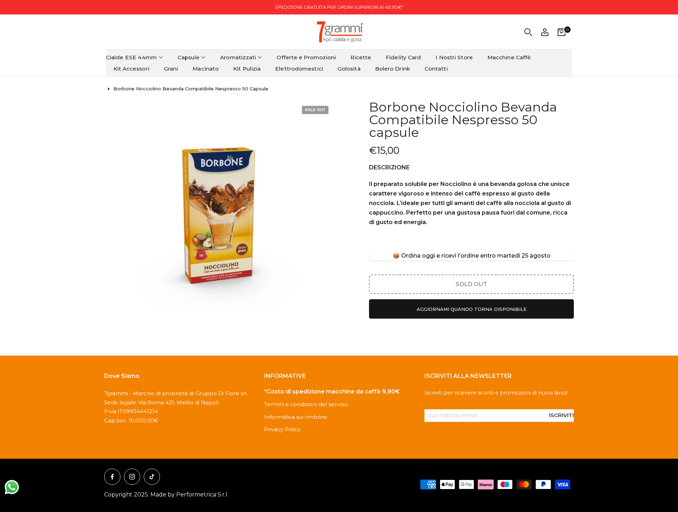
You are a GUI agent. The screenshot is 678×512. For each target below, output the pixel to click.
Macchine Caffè (509, 57)
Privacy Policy (282, 429)
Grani (171, 68)
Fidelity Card (403, 57)
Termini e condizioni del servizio (306, 404)
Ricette (360, 57)
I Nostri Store (453, 57)
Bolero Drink (392, 68)
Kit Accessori (131, 68)
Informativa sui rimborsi (295, 417)
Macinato (205, 68)
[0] (561, 32)
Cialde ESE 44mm (131, 57)
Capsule (189, 57)
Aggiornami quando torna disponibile (472, 309)
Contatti (436, 68)
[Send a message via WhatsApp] (12, 487)
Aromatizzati (238, 57)
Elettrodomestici (299, 68)
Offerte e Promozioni (306, 57)
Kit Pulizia (247, 68)
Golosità (349, 68)
